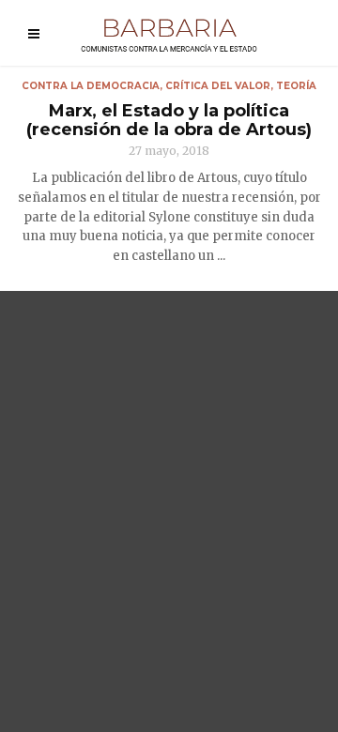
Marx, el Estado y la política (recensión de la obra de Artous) (169, 120)
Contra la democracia (91, 86)
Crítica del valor (217, 86)
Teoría (296, 86)
